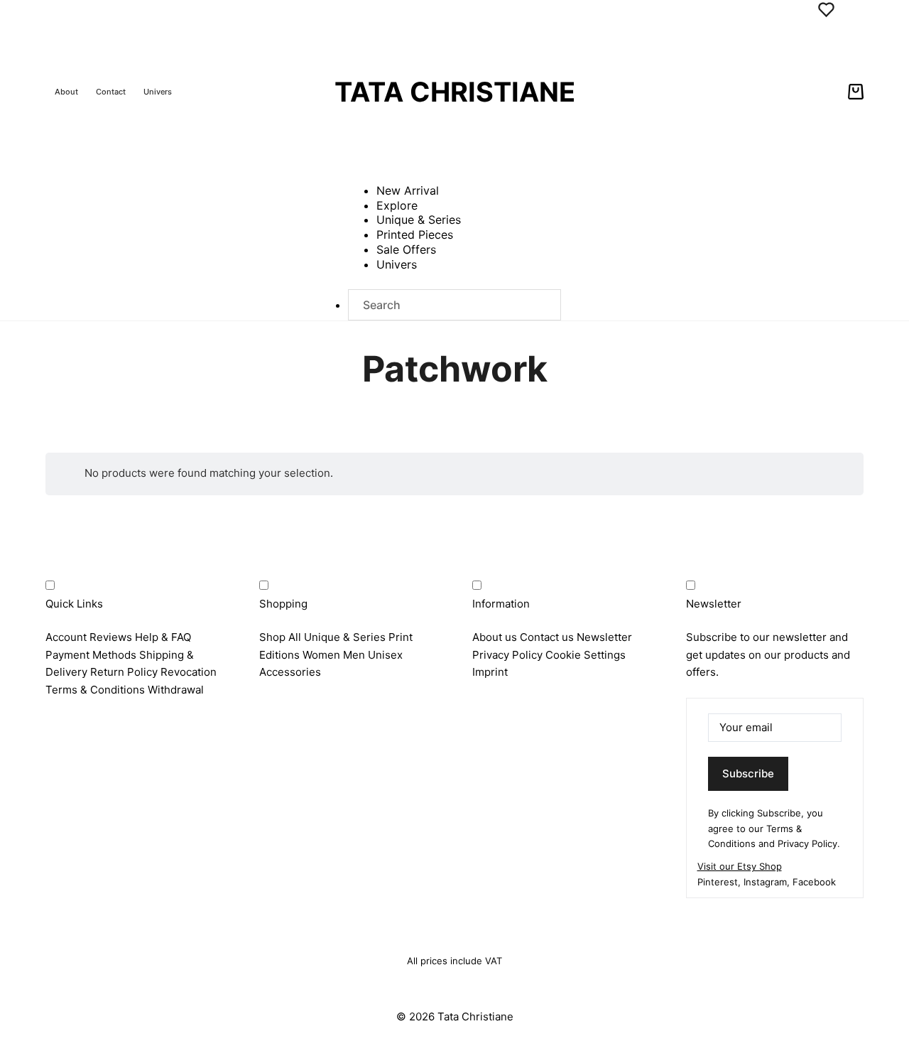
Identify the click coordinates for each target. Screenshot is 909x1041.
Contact (111, 92)
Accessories (290, 672)
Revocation (188, 672)
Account (66, 637)
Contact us (547, 637)
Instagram (765, 882)
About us (494, 637)
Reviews (110, 637)
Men (354, 655)
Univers (157, 92)
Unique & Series (418, 219)
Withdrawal (176, 689)
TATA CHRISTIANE (454, 91)
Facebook (814, 882)
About (66, 92)
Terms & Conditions (95, 689)
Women (321, 655)
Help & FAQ (163, 637)
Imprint (490, 672)
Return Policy (124, 672)
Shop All (280, 637)
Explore (397, 205)
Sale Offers (406, 249)
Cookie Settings (585, 655)
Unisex (385, 655)
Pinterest (717, 882)
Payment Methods (90, 655)
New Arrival (407, 190)
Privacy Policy (507, 655)
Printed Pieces (414, 234)
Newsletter (604, 637)
